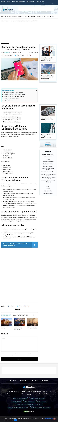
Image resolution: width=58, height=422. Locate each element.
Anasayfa (3, 16)
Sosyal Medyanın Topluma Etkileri (11, 98)
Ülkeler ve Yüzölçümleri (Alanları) (48, 169)
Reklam (13, 1)
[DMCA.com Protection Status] (29, 412)
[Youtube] (55, 4)
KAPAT (15, 420)
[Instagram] (49, 4)
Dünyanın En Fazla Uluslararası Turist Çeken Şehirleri (18, 328)
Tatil (42, 137)
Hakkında (3, 1)
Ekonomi (20, 16)
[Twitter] (52, 4)
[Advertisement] (36, 8)
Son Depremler (48, 157)
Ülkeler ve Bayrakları (48, 163)
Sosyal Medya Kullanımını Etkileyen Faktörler (14, 96)
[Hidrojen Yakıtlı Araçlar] (48, 111)
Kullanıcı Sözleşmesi (30, 1)
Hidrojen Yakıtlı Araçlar (46, 118)
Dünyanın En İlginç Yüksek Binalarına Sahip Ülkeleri (47, 76)
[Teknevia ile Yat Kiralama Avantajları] (48, 128)
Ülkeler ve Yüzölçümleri (21, 404)
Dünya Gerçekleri (40, 16)
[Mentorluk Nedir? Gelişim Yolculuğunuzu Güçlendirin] (48, 51)
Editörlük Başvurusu (20, 1)
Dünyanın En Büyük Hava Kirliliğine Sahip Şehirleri (32, 327)
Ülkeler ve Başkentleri (48, 161)
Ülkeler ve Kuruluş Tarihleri (48, 171)
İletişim (8, 1)
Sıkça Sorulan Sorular (8, 100)
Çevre (32, 16)
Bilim (8, 16)
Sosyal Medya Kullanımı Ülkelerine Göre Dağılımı (14, 94)
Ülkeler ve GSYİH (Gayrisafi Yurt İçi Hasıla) (48, 175)
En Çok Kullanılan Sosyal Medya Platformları (13, 92)
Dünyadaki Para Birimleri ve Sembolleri (40, 407)
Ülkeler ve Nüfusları (48, 166)
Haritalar (48, 159)
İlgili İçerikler (6, 315)
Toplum (27, 16)
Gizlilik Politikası (40, 1)
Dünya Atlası (7, 52)
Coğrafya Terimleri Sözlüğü (48, 154)
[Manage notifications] (54, 419)
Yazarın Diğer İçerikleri (20, 315)
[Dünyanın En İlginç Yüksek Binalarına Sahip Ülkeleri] (48, 69)
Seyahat (14, 16)
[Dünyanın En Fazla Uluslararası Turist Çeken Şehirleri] (19, 322)
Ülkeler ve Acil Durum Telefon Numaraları (48, 178)
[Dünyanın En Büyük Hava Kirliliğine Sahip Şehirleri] (32, 322)
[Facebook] (46, 4)
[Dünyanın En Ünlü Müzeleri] (6, 322)
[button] (43, 3)
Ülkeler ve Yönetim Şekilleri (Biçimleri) (48, 181)
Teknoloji (49, 16)
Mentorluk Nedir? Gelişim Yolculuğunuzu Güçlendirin (47, 58)
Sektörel (43, 60)
